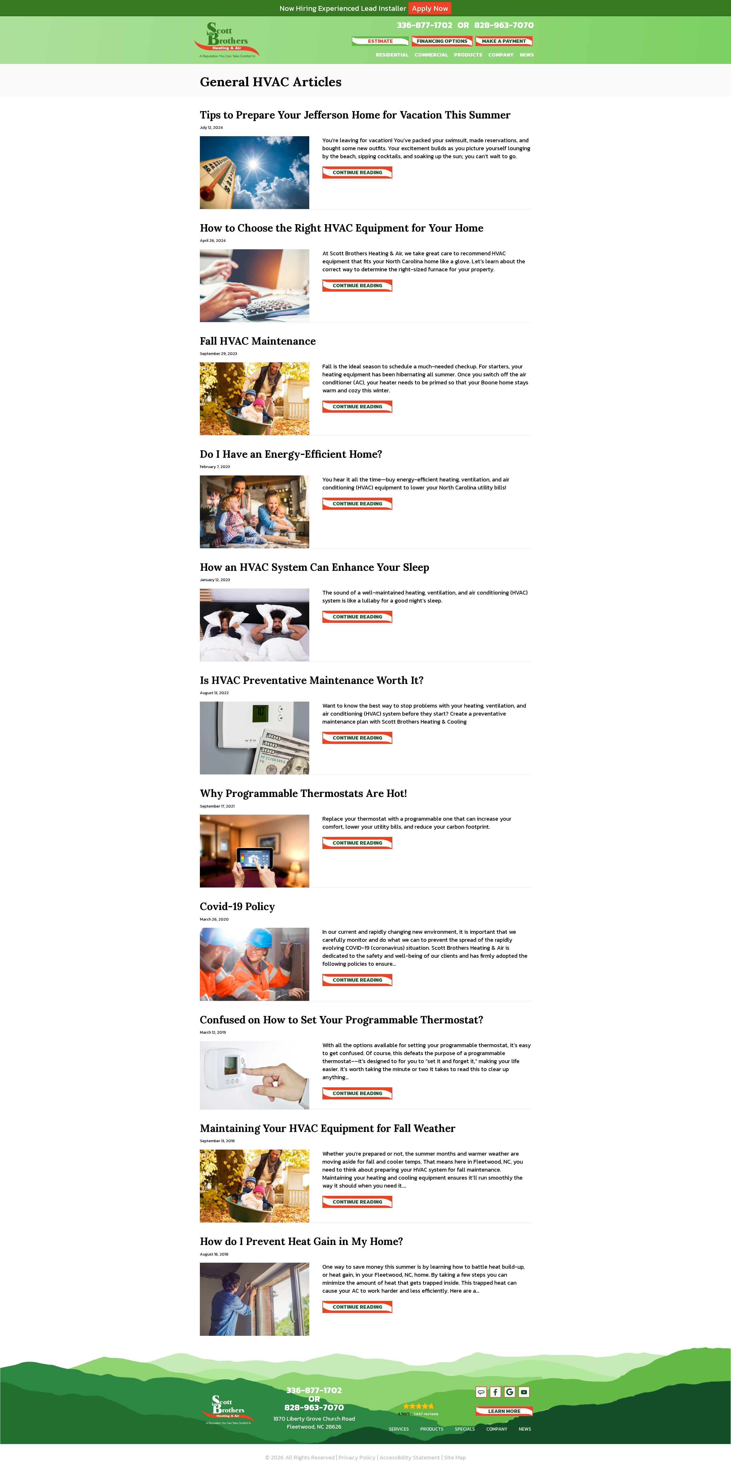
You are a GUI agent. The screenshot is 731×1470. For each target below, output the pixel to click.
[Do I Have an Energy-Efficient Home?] (254, 511)
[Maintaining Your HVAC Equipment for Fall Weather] (254, 1185)
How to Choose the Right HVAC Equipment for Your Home (341, 227)
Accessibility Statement (409, 1457)
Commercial (431, 55)
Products (468, 55)
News (527, 55)
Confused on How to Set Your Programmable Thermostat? (341, 1019)
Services (399, 1429)
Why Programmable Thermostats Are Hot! (303, 793)
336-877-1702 (424, 25)
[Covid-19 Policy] (254, 963)
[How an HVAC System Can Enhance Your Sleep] (254, 624)
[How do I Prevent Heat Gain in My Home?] (254, 1298)
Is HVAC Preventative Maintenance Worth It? (312, 680)
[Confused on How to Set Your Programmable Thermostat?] (254, 1074)
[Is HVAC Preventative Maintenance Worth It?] (254, 737)
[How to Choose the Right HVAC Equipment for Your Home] (254, 285)
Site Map (455, 1457)
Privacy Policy (357, 1457)
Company (501, 55)
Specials (465, 1429)
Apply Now (430, 8)
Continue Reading (362, 172)
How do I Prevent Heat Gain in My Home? (301, 1241)
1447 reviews (426, 1413)
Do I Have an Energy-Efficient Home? (291, 454)
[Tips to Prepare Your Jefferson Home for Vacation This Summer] (254, 172)
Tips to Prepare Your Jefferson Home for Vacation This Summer (355, 114)
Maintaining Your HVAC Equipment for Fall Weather (328, 1128)
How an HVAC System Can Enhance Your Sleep (314, 567)
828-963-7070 (504, 25)
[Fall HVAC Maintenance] (254, 398)
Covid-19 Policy (237, 906)
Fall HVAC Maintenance (258, 341)
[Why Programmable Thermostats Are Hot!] (254, 850)
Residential (392, 55)
